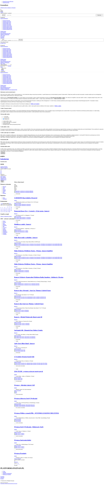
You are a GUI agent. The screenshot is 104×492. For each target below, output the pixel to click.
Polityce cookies (58, 105)
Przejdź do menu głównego (8, 1)
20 (4, 210)
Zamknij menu (3, 31)
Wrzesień (4, 230)
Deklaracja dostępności (7, 473)
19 (2, 210)
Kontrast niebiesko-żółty (7, 29)
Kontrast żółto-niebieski (7, 28)
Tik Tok (9, 89)
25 (1, 211)
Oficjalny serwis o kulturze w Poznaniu (7, 7)
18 (1, 210)
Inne (4, 192)
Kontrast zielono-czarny (7, 27)
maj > (10, 203)
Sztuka (4, 191)
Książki (4, 189)
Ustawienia (3, 152)
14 (6, 208)
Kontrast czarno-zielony (7, 26)
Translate (9, 65)
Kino (4, 197)
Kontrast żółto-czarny (7, 23)
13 (4, 208)
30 (9, 211)
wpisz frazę (5, 15)
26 (2, 211)
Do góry (15, 465)
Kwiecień (5, 225)
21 (6, 210)
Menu (1, 66)
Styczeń (4, 222)
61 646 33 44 (3, 43)
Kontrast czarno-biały (7, 21)
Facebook (2, 36)
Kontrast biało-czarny (7, 22)
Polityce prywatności (35, 103)
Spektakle (5, 198)
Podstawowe (6, 119)
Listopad (4, 233)
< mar (1, 203)
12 (2, 208)
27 (4, 211)
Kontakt (4, 472)
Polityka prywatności (7, 474)
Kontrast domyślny (6, 20)
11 (1, 208)
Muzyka (4, 186)
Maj (3, 226)
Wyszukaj (99, 15)
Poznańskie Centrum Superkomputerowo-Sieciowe (8, 483)
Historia (4, 193)
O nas (4, 471)
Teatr (4, 187)
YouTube (6, 89)
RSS (16, 89)
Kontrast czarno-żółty (7, 24)
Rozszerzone (6, 117)
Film (4, 188)
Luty (4, 223)
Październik (5, 231)
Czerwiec (4, 227)
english (1, 12)
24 (11, 210)
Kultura (5, 166)
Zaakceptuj (3, 153)
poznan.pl (2, 166)
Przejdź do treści (6, 2)
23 (9, 210)
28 (6, 211)
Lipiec (4, 228)
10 (11, 207)
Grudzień (4, 234)
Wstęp (4, 221)
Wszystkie (6, 116)
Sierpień (4, 229)
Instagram (2, 37)
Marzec (4, 224)
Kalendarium (4, 159)
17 (11, 208)
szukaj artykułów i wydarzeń (6, 40)
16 (9, 208)
